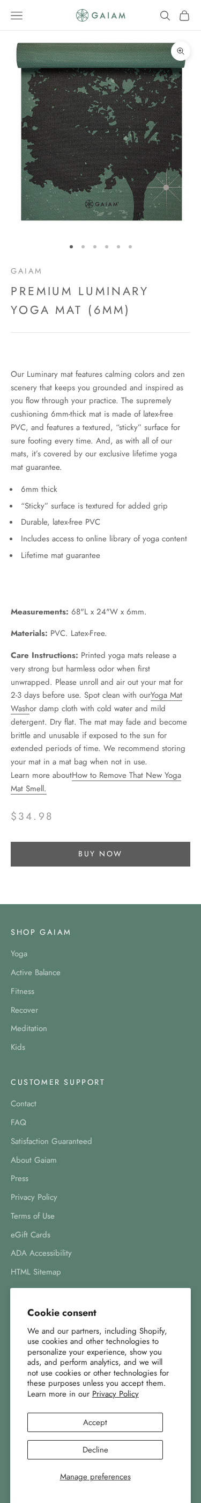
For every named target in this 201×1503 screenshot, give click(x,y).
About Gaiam (34, 1160)
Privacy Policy (115, 1394)
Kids (18, 1047)
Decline (95, 1450)
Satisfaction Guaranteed (51, 1141)
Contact (23, 1104)
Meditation (29, 1028)
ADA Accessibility (41, 1253)
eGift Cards (30, 1235)
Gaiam (27, 271)
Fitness (22, 991)
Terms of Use (33, 1216)
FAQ (18, 1122)
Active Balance (36, 972)
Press (19, 1178)
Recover (24, 1010)
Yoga (19, 954)
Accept (95, 1422)
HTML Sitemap (36, 1272)
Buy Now (100, 853)
